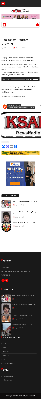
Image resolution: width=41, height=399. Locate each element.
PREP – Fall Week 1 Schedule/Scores (26, 223)
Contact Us (5, 267)
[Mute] (31, 79)
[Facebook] (3, 281)
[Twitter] (6, 281)
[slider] (36, 79)
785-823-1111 (7, 275)
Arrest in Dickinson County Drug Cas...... (25, 304)
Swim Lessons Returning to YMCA (25, 201)
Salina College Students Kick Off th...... (24, 324)
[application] (20, 79)
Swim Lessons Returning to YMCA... (23, 295)
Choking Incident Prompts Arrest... (23, 315)
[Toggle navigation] (3, 3)
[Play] (4, 79)
